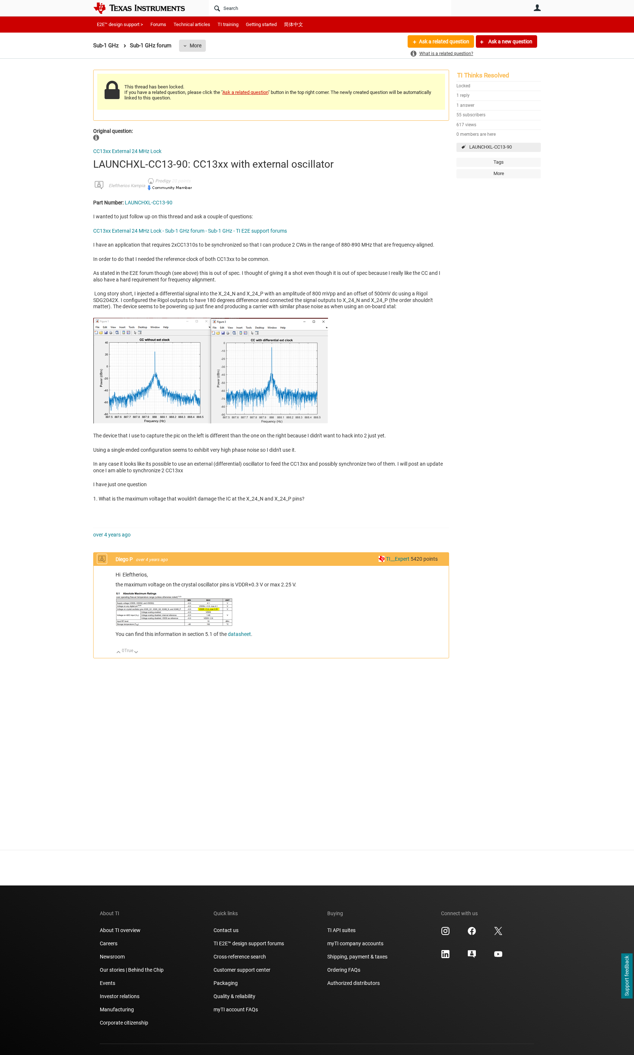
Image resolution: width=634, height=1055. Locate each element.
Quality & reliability (234, 996)
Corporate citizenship (124, 1023)
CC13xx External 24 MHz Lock (127, 151)
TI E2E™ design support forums (249, 943)
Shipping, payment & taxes (357, 957)
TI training (228, 24)
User (537, 7)
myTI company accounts (355, 943)
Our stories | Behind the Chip (132, 970)
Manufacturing (117, 1009)
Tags (498, 162)
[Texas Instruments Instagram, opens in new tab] (445, 933)
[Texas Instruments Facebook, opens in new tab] (471, 933)
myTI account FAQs (236, 1009)
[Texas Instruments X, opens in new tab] (498, 933)
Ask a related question (444, 41)
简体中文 (293, 24)
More (195, 45)
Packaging (226, 983)
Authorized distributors (353, 983)
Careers (108, 943)
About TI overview (120, 930)
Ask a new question (509, 41)
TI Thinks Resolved (483, 75)
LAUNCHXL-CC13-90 (490, 147)
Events (107, 983)
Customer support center (242, 970)
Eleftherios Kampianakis (132, 185)
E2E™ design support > (120, 24)
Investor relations (119, 996)
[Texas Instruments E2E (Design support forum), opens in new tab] (471, 957)
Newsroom (112, 957)
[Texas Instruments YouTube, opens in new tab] (498, 957)
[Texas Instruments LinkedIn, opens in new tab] (445, 957)
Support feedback (627, 976)
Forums (158, 24)
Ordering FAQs (343, 970)
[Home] (144, 8)
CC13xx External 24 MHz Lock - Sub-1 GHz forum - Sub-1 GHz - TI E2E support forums (190, 231)
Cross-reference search (240, 957)
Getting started (261, 24)
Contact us (226, 930)
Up (119, 653)
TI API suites (341, 930)
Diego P (125, 559)
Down (136, 653)
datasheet (239, 634)
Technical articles (192, 24)
